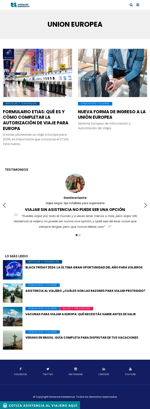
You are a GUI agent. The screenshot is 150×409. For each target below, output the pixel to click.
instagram (76, 374)
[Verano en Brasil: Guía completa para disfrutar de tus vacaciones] (12, 340)
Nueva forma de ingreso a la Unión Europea (112, 114)
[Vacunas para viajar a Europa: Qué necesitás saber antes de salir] (12, 316)
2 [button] (79, 235)
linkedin (103, 374)
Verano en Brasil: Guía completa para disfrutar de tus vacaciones (81, 338)
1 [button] (77, 235)
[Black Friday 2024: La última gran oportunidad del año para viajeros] (12, 270)
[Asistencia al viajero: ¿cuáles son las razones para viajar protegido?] (12, 293)
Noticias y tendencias (21, 103)
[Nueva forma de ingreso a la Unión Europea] (112, 73)
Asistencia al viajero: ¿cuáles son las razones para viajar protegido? (85, 291)
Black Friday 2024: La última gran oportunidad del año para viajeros (84, 267)
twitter (48, 374)
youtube (130, 374)
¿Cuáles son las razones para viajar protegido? (110, 203)
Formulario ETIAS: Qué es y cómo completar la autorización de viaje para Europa (35, 120)
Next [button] (145, 205)
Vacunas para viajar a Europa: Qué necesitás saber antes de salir (80, 314)
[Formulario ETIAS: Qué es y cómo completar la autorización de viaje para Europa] (37, 73)
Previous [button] (4, 205)
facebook (20, 374)
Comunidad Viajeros (95, 103)
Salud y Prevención (76, 308)
